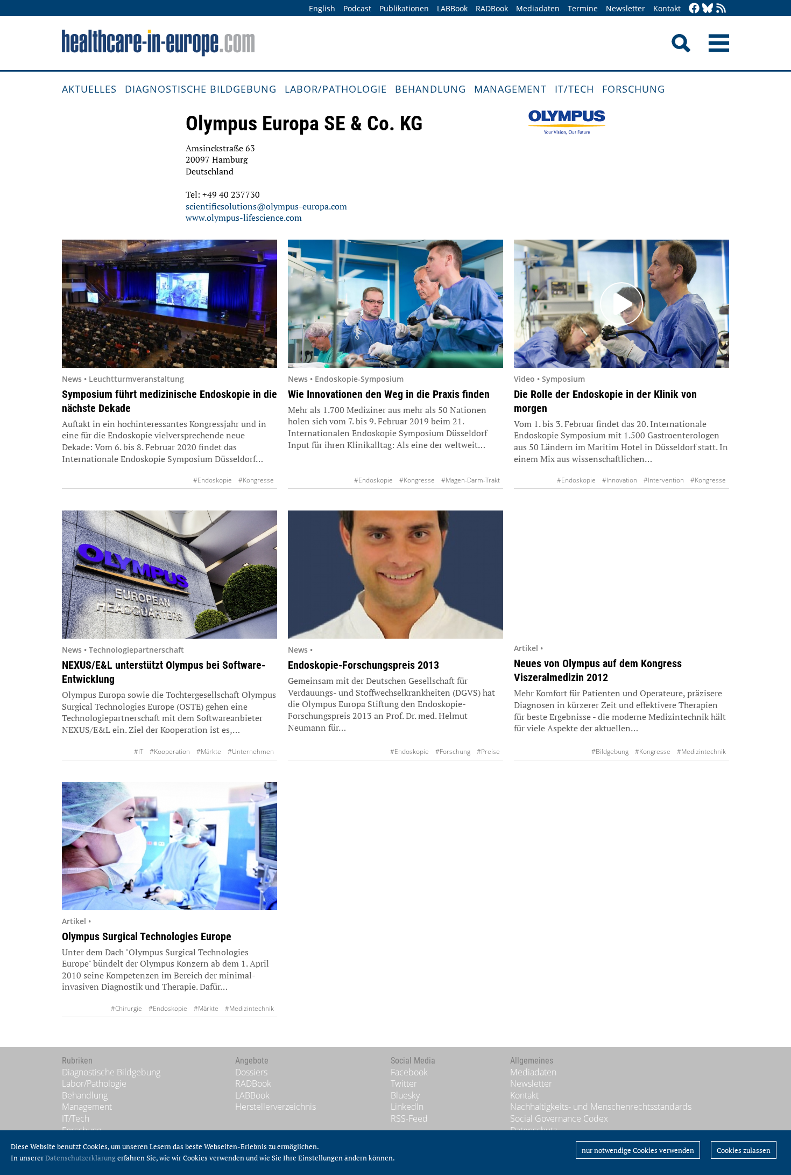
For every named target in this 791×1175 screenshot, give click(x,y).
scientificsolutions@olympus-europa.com (266, 206)
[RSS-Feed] (721, 9)
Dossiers (251, 1072)
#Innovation (619, 480)
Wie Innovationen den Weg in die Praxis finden (389, 394)
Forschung (633, 88)
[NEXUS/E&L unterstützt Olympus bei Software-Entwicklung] (169, 574)
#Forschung (452, 751)
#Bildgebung (609, 751)
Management (510, 88)
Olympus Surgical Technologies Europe (146, 936)
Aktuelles (89, 88)
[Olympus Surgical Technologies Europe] (169, 846)
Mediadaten (538, 8)
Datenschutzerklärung (80, 1158)
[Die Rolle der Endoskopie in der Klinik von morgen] (621, 304)
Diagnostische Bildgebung (201, 88)
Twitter (404, 1083)
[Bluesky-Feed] (707, 9)
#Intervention (664, 480)
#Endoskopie (212, 480)
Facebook (409, 1072)
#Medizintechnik (701, 751)
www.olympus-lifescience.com (244, 217)
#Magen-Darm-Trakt (470, 480)
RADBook (492, 8)
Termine (583, 8)
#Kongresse (256, 480)
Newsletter (625, 8)
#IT (138, 751)
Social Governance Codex (559, 1118)
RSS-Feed (409, 1118)
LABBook (452, 8)
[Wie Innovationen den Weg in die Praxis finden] (395, 304)
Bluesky (405, 1095)
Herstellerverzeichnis (275, 1107)
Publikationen (404, 8)
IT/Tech (574, 88)
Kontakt (667, 8)
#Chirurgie (126, 1008)
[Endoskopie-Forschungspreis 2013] (395, 574)
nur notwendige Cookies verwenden (638, 1150)
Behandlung (430, 88)
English (322, 8)
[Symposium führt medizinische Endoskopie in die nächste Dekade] (169, 304)
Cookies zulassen (744, 1150)
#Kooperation (170, 751)
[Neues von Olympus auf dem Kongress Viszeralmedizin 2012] (621, 573)
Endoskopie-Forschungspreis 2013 (363, 665)
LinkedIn (407, 1107)
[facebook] (694, 9)
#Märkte (208, 751)
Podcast (357, 8)
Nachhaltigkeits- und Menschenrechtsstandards (600, 1107)
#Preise (488, 751)
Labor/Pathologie (336, 88)
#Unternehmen (251, 751)
